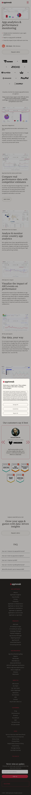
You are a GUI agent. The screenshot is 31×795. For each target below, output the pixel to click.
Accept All (15, 404)
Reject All (15, 413)
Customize (15, 409)
